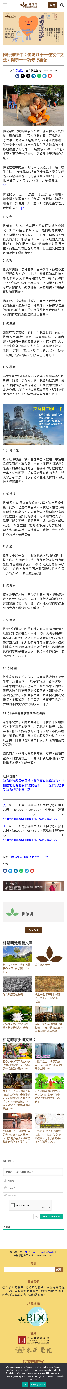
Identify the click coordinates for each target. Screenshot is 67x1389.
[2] (23, 207)
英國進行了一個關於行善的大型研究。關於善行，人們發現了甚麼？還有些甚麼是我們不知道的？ (16, 1136)
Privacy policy (38, 1384)
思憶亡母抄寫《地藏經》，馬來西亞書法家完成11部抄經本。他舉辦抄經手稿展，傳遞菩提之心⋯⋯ (49, 1136)
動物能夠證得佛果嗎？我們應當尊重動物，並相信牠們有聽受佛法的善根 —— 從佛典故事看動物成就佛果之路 (33, 785)
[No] (63, 1376)
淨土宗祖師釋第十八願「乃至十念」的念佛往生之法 (48, 998)
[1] (4, 185)
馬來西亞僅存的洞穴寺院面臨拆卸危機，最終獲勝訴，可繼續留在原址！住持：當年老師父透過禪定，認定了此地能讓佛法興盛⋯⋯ (16, 1099)
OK (25, 1384)
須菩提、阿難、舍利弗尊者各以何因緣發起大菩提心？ (16, 968)
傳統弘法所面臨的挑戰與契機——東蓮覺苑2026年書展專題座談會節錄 (49, 1027)
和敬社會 (35, 857)
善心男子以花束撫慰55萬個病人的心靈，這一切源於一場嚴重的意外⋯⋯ (17, 1065)
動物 (25, 857)
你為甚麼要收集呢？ (14, 994)
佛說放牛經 (16, 857)
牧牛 (47, 857)
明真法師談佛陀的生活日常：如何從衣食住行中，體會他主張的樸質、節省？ (48, 1096)
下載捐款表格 (46, 1252)
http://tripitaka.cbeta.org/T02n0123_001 (31, 818)
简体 (52, 5)
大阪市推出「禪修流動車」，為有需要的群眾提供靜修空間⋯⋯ (49, 1065)
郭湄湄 (19, 70)
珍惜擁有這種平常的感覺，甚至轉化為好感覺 (15, 1025)
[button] (5, 5)
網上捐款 (30, 1252)
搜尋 (58, 1269)
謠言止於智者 (42, 964)
